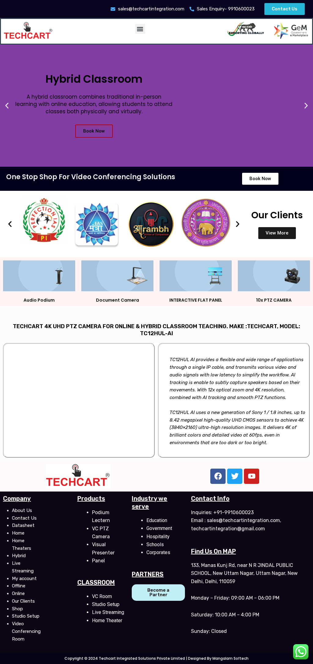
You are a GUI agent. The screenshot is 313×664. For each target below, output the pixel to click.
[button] (140, 29)
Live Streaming (108, 612)
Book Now (94, 131)
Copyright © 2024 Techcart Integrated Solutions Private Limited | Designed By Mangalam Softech (156, 658)
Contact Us (24, 518)
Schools (155, 544)
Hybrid (19, 555)
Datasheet (23, 525)
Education (156, 520)
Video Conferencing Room (26, 631)
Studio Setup (25, 616)
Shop (17, 608)
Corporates (158, 552)
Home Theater (107, 620)
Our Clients (23, 601)
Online (18, 593)
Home (18, 533)
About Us (22, 510)
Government (159, 528)
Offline (18, 586)
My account (24, 578)
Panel (98, 561)
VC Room (102, 596)
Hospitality (158, 536)
